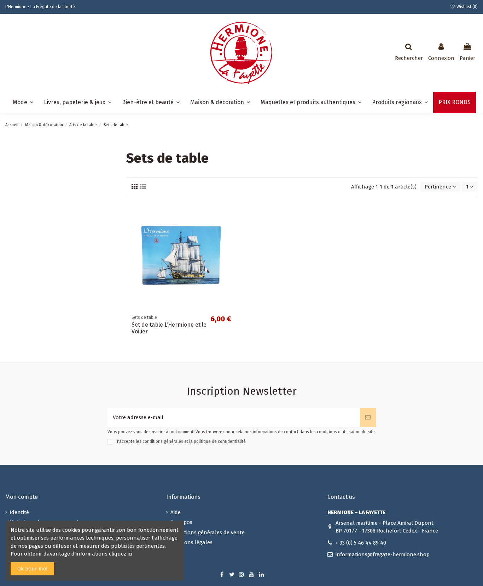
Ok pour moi (32, 568)
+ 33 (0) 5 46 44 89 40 (361, 543)
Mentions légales (191, 542)
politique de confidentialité (220, 441)
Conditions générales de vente (207, 532)
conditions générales (162, 441)
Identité (19, 512)
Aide (175, 512)
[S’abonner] (368, 417)
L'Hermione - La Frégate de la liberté (40, 6)
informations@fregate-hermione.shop (383, 554)
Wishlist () (466, 6)
